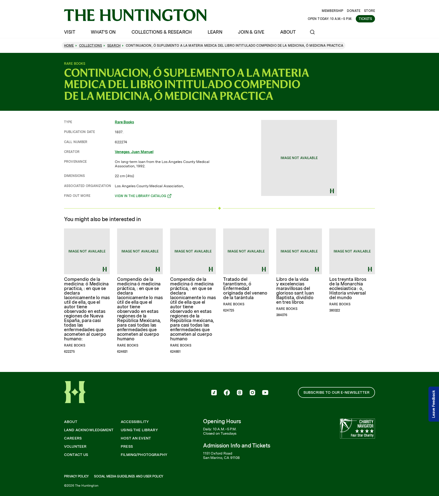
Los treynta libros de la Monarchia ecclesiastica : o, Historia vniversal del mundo (347, 288)
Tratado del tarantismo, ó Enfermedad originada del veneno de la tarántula (245, 288)
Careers (73, 438)
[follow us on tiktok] (214, 393)
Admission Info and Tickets (236, 445)
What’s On (103, 32)
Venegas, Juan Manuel (134, 152)
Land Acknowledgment (88, 430)
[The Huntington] (135, 15)
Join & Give (251, 32)
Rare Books (124, 122)
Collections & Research (161, 32)
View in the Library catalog (140, 196)
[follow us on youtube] (265, 393)
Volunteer (75, 446)
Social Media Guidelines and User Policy (128, 476)
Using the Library (139, 430)
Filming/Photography (144, 455)
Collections (90, 45)
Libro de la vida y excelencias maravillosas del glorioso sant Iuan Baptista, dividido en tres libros (295, 290)
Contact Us (76, 455)
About (287, 32)
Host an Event (136, 438)
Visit (69, 32)
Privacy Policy (76, 476)
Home (69, 45)
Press (127, 446)
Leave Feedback (433, 404)
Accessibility (135, 422)
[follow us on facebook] (226, 393)
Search (113, 45)
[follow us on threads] (239, 393)
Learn (215, 32)
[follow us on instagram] (252, 393)
